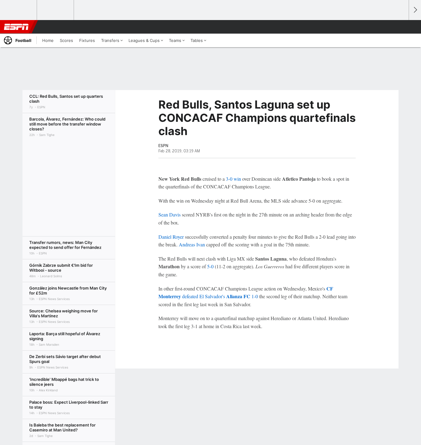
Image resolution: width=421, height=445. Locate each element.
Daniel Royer (171, 236)
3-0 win (233, 178)
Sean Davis (169, 214)
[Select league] (19, 10)
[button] (401, 27)
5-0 (210, 266)
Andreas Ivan (192, 244)
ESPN (16, 27)
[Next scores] (415, 10)
